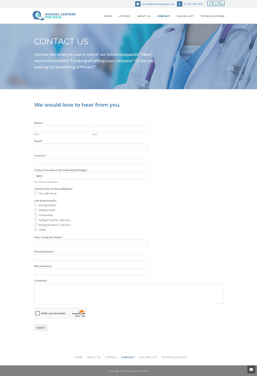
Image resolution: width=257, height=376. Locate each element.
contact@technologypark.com (157, 3)
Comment (40, 280)
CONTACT (163, 16)
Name (39, 122)
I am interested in (45, 200)
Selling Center (47, 210)
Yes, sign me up (48, 193)
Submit (41, 327)
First (36, 134)
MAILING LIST (185, 16)
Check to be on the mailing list (53, 188)
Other (42, 229)
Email (38, 141)
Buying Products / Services (55, 224)
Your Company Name (48, 237)
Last (94, 134)
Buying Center (47, 205)
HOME (108, 16)
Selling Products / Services (54, 220)
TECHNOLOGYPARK (212, 16)
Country (40, 155)
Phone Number (44, 251)
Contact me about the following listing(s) (60, 170)
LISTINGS (124, 16)
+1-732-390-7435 (193, 3)
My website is (43, 266)
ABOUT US (143, 16)
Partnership (46, 215)
